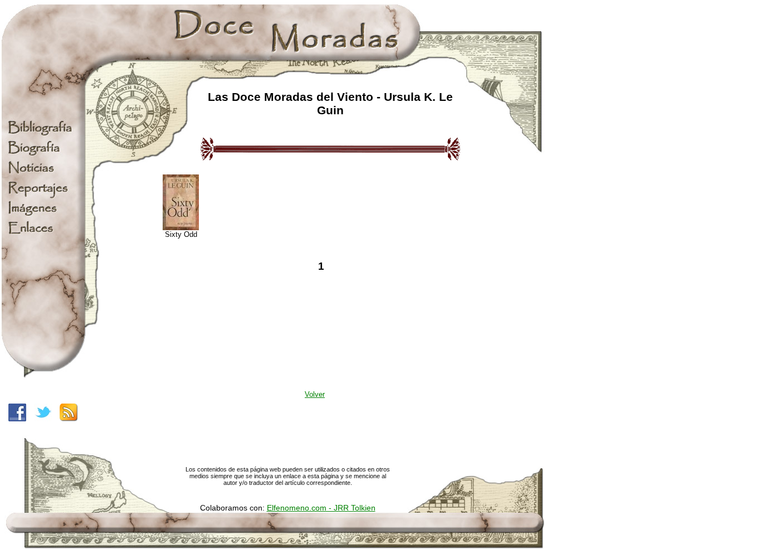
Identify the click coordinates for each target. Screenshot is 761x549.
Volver (315, 394)
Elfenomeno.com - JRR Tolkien (321, 508)
